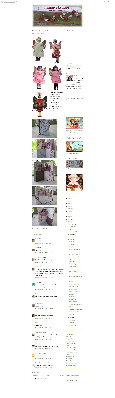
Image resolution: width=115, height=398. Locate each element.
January (71, 325)
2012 (69, 211)
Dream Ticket (72, 252)
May (70, 315)
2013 (69, 209)
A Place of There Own (74, 254)
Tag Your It (69, 358)
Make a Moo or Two (71, 350)
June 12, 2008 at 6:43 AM (44, 243)
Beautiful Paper (73, 271)
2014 (69, 206)
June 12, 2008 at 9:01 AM (44, 299)
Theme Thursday (53, 96)
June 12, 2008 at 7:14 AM (44, 253)
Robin (36, 294)
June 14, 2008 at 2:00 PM (43, 368)
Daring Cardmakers (71, 343)
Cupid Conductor (73, 266)
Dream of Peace (73, 274)
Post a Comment (36, 372)
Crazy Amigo (69, 339)
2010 (69, 216)
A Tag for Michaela (74, 284)
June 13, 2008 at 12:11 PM (44, 358)
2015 (69, 203)
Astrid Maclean (39, 332)
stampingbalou (38, 257)
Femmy (37, 247)
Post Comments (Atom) (44, 379)
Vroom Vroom (72, 281)
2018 (69, 198)
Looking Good (73, 289)
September (72, 232)
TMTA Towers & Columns (76, 309)
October (71, 229)
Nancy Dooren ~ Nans (40, 363)
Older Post (61, 375)
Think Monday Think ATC (73, 363)
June (70, 239)
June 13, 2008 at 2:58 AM (44, 349)
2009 (69, 219)
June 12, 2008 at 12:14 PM (44, 327)
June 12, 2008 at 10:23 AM (44, 318)
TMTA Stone (72, 242)
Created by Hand (70, 341)
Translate (77, 68)
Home (48, 375)
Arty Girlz (68, 336)
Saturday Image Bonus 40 (75, 276)
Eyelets (71, 306)
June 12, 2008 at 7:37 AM (44, 262)
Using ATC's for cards (74, 291)
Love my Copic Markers (75, 264)
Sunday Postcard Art (71, 356)
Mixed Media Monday (71, 352)
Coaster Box (72, 244)
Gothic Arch (69, 345)
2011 (69, 214)
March (71, 320)
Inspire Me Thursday (71, 347)
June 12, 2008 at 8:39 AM (44, 289)
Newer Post (34, 375)
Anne (36, 343)
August (71, 234)
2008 (69, 222)
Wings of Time (73, 301)
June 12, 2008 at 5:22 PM (43, 339)
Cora (76, 75)
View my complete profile (74, 93)
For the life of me (39, 353)
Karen (36, 238)
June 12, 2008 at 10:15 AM (44, 308)
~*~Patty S (38, 267)
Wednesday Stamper (71, 365)
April (70, 317)
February (71, 322)
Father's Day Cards (74, 261)
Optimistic (71, 294)
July (70, 237)
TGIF (70, 279)
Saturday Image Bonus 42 (75, 249)
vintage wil (38, 303)
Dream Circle (72, 299)
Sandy (36, 282)
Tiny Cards (72, 247)
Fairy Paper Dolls (38, 33)
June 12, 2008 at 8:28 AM (44, 278)
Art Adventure (69, 334)
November (72, 226)
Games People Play (74, 311)
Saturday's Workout (71, 354)
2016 (69, 201)
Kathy (36, 313)
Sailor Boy (71, 296)
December (72, 224)
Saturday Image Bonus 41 (75, 269)
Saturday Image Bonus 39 (75, 304)
